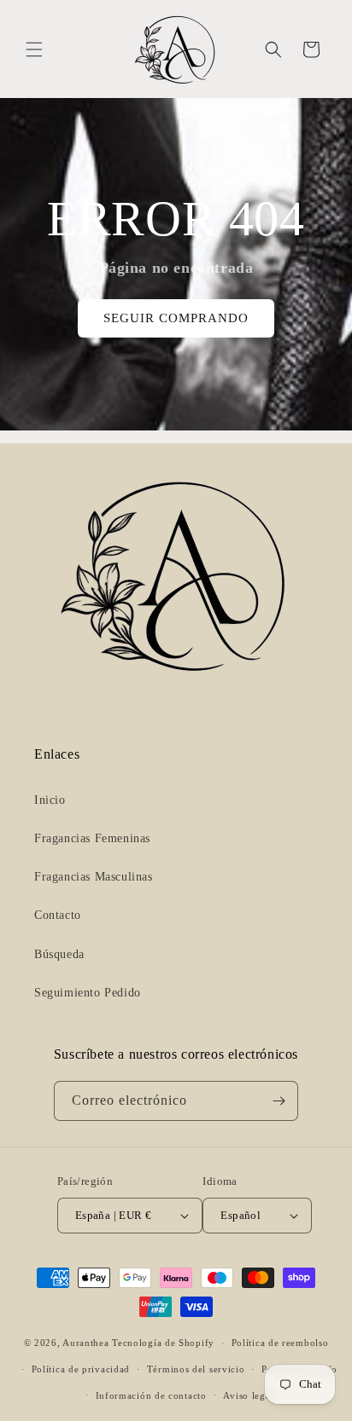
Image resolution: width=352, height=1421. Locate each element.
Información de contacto (151, 1395)
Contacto (57, 915)
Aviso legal (248, 1395)
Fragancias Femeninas (92, 838)
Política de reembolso (280, 1342)
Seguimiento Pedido (87, 992)
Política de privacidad (81, 1369)
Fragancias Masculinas (93, 876)
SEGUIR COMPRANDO (176, 318)
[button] (34, 49)
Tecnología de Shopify (163, 1342)
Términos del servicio (196, 1369)
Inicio (50, 800)
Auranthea (85, 1342)
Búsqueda (59, 954)
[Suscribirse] (278, 1101)
